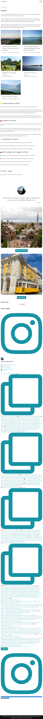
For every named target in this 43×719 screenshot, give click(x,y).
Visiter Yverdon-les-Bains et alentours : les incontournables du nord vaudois (10, 48)
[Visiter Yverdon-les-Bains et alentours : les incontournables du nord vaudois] (11, 37)
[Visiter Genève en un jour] (32, 63)
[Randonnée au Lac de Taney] (11, 63)
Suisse (9, 52)
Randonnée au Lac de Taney (9, 73)
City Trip (33, 76)
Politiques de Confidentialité (17, 717)
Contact (30, 717)
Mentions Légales (36, 716)
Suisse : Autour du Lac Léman (9, 96)
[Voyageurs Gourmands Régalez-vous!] (4, 1)
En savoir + (39, 202)
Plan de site (25, 717)
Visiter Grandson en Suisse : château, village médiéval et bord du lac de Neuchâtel (32, 48)
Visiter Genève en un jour (30, 73)
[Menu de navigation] (41, 2)
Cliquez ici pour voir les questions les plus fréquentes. (12, 174)
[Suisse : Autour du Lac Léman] (11, 87)
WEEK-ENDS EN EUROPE (21, 250)
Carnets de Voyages (15, 52)
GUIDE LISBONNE (21, 297)
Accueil (2, 7)
